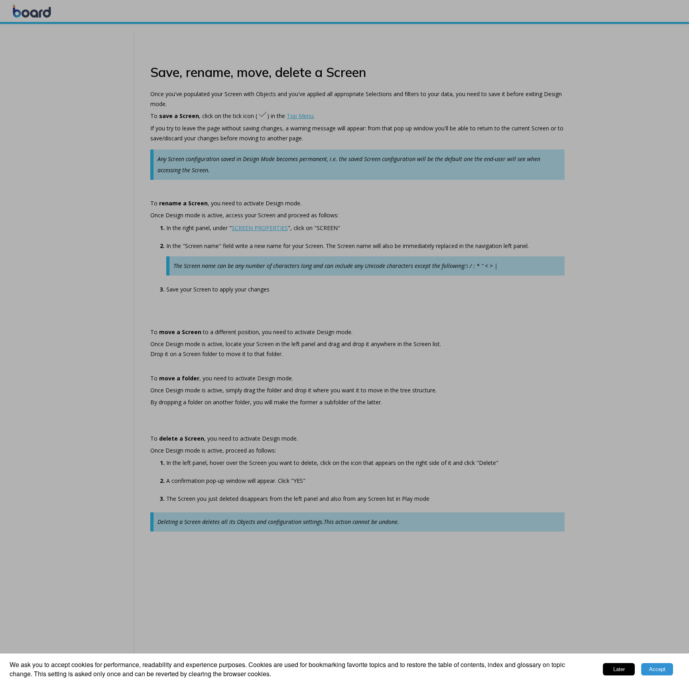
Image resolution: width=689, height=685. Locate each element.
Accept (657, 669)
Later (619, 669)
